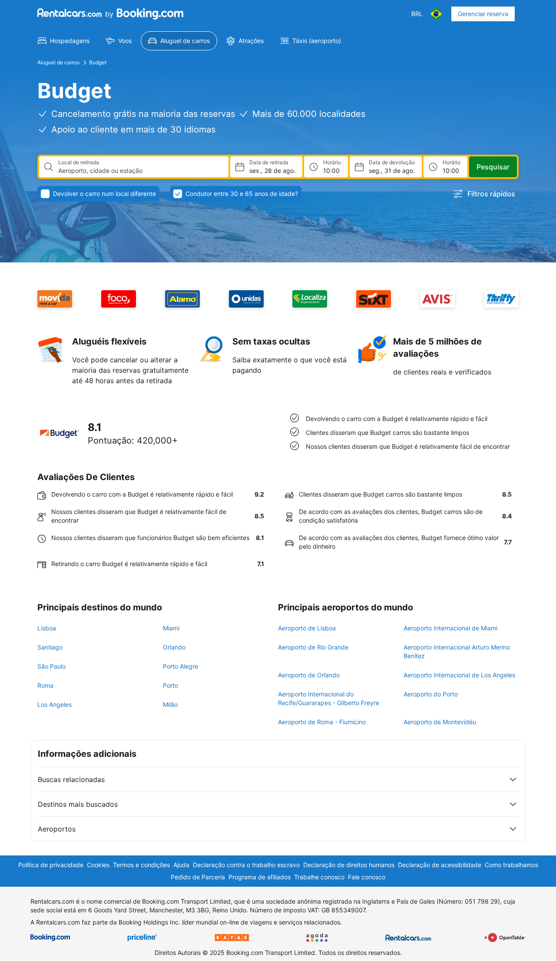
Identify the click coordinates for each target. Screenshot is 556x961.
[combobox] (140, 170)
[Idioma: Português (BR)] (436, 14)
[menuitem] (63, 40)
